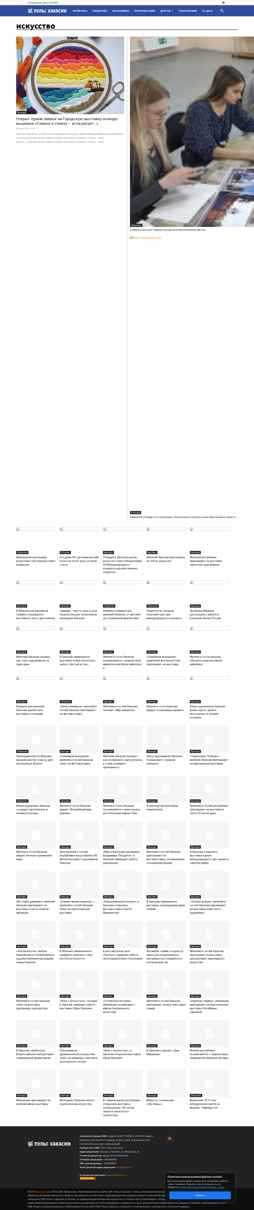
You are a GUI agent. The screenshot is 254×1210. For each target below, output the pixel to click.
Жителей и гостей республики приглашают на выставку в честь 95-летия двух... (209, 809)
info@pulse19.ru (124, 1167)
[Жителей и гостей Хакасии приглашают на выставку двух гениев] (166, 984)
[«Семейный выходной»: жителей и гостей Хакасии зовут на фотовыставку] (79, 739)
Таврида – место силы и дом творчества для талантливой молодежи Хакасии (78, 614)
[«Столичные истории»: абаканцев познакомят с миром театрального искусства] (122, 984)
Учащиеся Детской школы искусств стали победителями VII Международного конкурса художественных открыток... (122, 565)
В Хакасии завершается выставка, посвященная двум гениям (166, 905)
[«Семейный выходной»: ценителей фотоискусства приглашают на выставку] (166, 640)
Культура (21, 112)
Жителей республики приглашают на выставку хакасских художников (206, 561)
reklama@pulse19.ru (116, 1175)
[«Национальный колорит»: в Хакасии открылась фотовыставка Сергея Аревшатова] (122, 884)
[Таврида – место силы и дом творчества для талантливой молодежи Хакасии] (79, 594)
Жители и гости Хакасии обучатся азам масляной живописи (206, 660)
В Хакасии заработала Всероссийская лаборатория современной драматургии (34, 1054)
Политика (80, 10)
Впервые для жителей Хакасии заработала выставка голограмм (30, 710)
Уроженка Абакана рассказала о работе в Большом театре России (205, 614)
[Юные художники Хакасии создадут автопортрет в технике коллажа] (36, 789)
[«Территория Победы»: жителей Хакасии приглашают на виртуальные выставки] (209, 739)
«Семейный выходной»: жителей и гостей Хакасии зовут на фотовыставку (76, 759)
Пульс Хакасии (43, 1191)
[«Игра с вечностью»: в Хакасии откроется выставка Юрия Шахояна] (122, 1034)
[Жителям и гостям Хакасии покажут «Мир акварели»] (122, 689)
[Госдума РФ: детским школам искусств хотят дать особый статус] (79, 540)
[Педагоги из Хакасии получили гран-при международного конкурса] (166, 594)
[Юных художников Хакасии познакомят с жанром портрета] (166, 739)
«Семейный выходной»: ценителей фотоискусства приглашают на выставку (163, 660)
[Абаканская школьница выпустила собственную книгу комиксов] (36, 540)
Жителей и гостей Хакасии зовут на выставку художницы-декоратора (33, 1004)
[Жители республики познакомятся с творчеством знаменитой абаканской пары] (209, 1034)
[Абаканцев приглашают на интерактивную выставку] (36, 1083)
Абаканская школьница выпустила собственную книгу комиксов (35, 561)
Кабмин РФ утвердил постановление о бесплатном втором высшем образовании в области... (183, 517)
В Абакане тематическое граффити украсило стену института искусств (76, 954)
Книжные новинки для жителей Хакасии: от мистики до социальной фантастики (122, 614)
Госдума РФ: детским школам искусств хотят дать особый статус (79, 561)
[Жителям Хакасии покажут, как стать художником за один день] (36, 640)
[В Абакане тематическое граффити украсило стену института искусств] (79, 934)
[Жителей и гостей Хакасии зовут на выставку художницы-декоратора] (36, 984)
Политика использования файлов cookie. (202, 1187)
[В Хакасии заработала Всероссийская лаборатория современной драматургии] (36, 1034)
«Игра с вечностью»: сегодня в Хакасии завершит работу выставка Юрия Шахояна (78, 1004)
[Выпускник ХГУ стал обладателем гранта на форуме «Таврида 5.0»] (209, 1083)
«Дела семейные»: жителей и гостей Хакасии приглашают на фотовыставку (78, 710)
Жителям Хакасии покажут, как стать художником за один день (33, 660)
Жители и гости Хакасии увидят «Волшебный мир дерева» (75, 809)
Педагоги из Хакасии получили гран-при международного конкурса (164, 614)
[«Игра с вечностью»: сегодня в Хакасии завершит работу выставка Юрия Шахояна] (79, 984)
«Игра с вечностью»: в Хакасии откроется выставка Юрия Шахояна (122, 1054)
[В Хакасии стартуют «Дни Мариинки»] (166, 1034)
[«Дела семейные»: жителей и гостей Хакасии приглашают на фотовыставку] (79, 689)
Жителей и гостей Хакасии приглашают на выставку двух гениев (166, 1004)
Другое (165, 10)
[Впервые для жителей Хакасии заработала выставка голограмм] (36, 689)
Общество (99, 10)
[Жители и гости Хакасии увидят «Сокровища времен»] (166, 689)
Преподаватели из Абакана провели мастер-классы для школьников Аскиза (34, 759)
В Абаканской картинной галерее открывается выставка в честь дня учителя (35, 614)
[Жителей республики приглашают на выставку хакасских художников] (209, 540)
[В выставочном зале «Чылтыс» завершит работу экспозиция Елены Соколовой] (122, 934)
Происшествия (144, 10)
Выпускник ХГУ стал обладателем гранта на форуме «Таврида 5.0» (205, 1104)
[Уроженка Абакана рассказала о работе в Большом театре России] (209, 594)
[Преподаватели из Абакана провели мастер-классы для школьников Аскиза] (36, 739)
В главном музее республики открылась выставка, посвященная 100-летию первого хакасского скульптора (121, 1108)
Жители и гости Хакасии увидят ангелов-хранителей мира (34, 855)
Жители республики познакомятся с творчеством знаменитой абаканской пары (209, 1054)
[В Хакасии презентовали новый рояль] (166, 789)
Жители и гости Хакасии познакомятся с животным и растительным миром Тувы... (121, 809)
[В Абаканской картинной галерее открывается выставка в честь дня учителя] (36, 594)
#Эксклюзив (188, 10)
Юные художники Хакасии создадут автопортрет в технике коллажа (33, 809)
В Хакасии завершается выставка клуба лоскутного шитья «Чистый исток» (78, 660)
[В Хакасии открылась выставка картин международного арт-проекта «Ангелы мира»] (209, 835)
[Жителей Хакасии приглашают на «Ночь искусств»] (166, 540)
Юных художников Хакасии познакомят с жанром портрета (164, 759)
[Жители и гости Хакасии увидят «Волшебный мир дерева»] (79, 789)
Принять (200, 1195)
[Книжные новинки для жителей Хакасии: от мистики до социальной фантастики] (122, 594)
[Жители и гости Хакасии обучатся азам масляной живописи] (209, 640)
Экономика (120, 10)
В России (135, 512)
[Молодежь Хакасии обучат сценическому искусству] (79, 1083)
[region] (206, 1188)
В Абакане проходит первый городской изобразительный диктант (168, 229)
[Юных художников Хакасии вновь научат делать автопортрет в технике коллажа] (209, 689)
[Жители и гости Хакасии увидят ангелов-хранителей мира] (36, 835)
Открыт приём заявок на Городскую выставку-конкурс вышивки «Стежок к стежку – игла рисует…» (67, 121)
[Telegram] (223, 3)
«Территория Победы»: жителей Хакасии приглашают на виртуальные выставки (209, 759)
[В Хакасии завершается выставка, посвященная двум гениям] (166, 884)
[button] (221, 11)
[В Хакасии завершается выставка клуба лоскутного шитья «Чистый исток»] (79, 640)
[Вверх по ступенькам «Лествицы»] (166, 1083)
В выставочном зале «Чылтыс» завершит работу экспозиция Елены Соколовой (122, 954)
